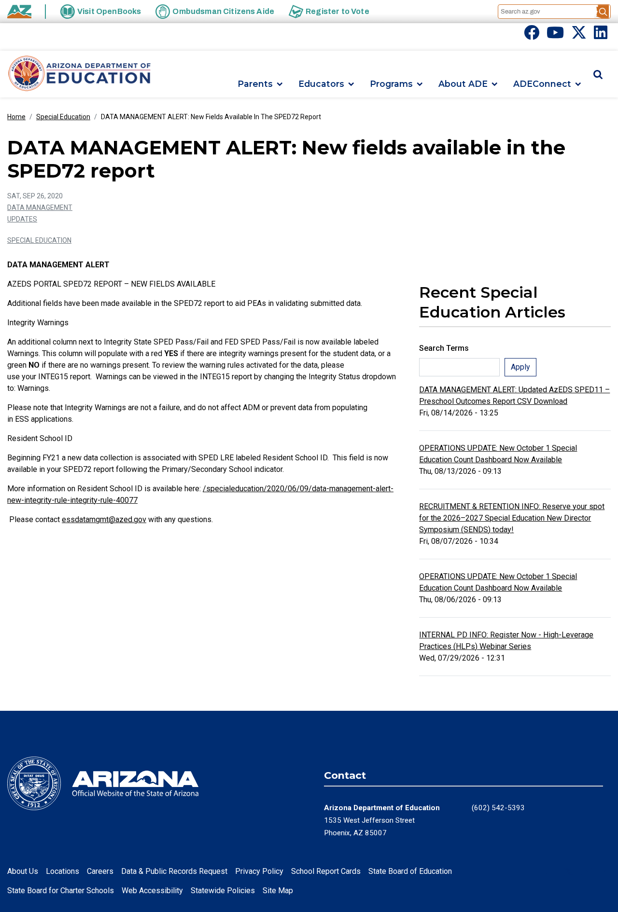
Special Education (63, 117)
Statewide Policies (223, 890)
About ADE (463, 84)
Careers (100, 871)
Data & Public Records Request (174, 871)
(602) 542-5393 (498, 807)
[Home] (79, 74)
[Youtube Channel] (555, 35)
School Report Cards (326, 871)
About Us (22, 871)
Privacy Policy (259, 871)
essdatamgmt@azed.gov (104, 519)
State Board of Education (410, 871)
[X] (579, 35)
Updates (22, 219)
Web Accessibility (152, 890)
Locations (62, 871)
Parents (255, 84)
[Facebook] (531, 35)
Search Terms (444, 348)
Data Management (39, 207)
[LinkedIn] (600, 35)
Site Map (278, 890)
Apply (520, 367)
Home (16, 117)
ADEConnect (542, 84)
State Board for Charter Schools (60, 890)
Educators (321, 84)
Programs (391, 84)
